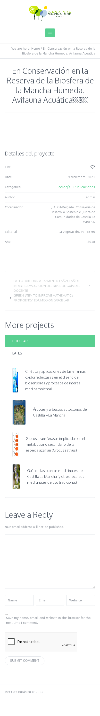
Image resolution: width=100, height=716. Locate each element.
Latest (18, 353)
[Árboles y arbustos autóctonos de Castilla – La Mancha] (19, 412)
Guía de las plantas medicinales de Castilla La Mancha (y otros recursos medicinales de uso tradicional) (55, 476)
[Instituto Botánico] (50, 13)
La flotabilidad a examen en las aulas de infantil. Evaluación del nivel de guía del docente (47, 285)
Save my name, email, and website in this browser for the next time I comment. (48, 620)
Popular (20, 341)
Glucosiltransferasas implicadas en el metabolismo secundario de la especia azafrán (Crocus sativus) (55, 444)
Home (35, 48)
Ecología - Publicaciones (76, 187)
